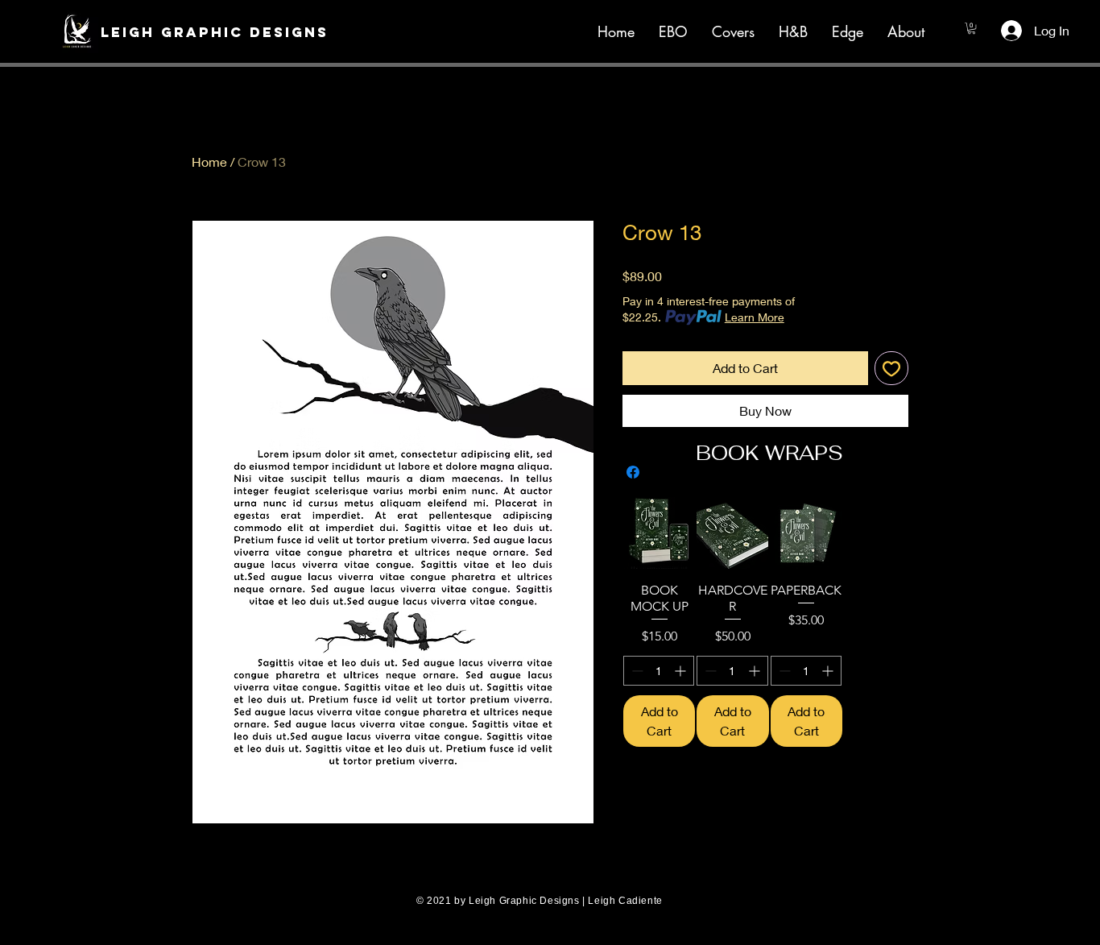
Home (209, 161)
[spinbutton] (659, 671)
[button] (205, 32)
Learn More (754, 317)
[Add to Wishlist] (891, 368)
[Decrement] (636, 671)
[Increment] (682, 671)
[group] (769, 622)
